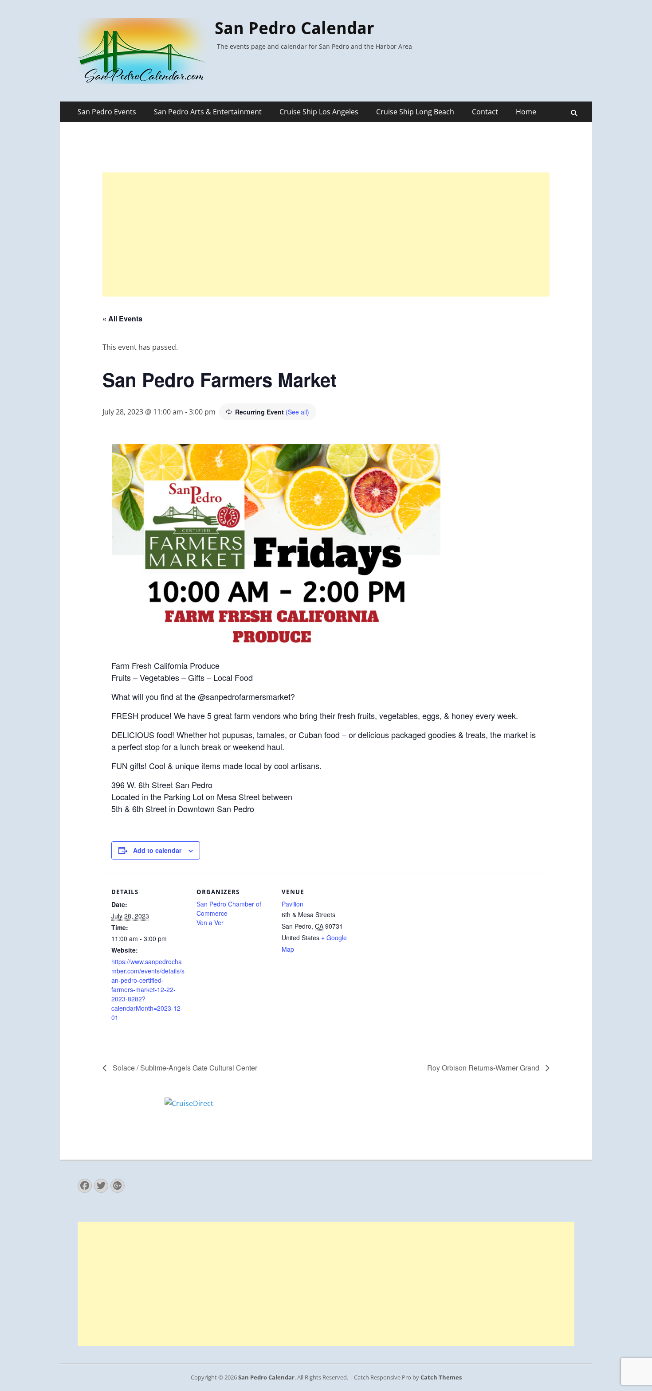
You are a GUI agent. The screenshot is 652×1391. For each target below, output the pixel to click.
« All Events (122, 318)
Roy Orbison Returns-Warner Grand (484, 1068)
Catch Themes (441, 1377)
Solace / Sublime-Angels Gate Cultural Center (184, 1068)
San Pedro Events (107, 112)
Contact (485, 112)
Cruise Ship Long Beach (415, 112)
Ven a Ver (210, 922)
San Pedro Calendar (294, 28)
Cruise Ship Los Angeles (318, 112)
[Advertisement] (326, 234)
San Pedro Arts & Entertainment (208, 112)
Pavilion (292, 903)
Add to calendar (157, 850)
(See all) (297, 411)
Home (526, 112)
